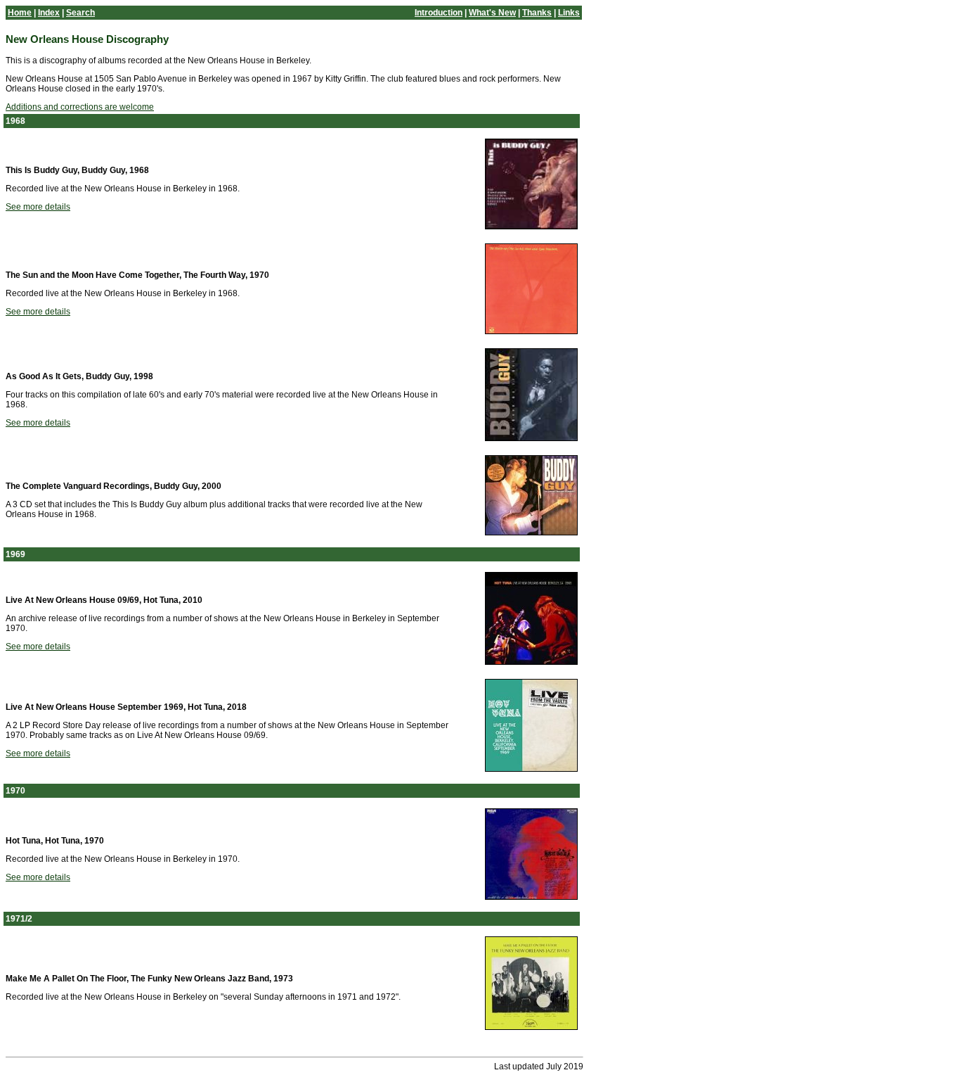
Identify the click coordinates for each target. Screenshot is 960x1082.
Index (49, 13)
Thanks (537, 13)
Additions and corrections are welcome (80, 107)
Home (20, 13)
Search (80, 13)
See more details (38, 207)
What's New (492, 13)
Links (569, 13)
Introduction (438, 13)
